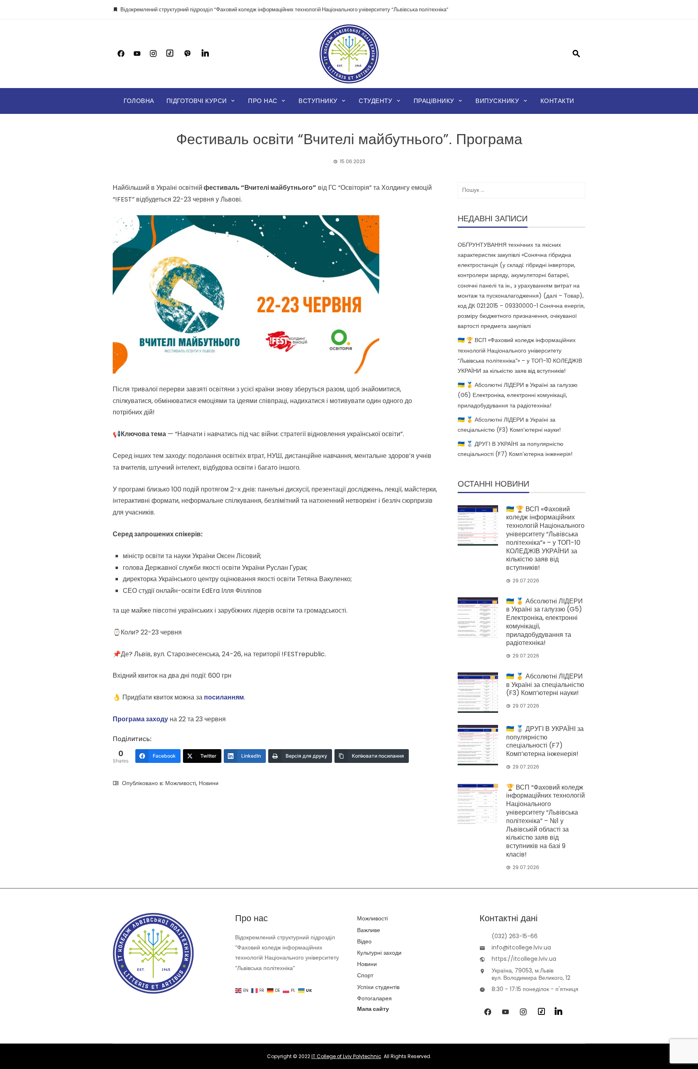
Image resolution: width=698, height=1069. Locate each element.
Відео (364, 941)
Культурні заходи (379, 953)
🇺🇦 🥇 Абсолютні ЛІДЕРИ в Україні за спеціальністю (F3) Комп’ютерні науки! (545, 685)
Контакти (557, 101)
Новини (209, 783)
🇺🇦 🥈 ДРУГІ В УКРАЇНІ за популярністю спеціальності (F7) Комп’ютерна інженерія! (545, 741)
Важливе (368, 930)
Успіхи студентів (378, 987)
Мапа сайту (373, 1009)
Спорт (365, 975)
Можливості (180, 783)
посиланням (224, 697)
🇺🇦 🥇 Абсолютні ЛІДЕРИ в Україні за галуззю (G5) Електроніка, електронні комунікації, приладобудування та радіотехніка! (518, 395)
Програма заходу (140, 719)
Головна (139, 101)
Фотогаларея (374, 998)
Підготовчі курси (196, 101)
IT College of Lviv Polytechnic (346, 1056)
